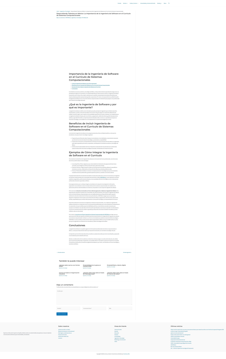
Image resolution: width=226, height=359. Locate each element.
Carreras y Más (127, 354)
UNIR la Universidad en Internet (177, 336)
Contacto (60, 338)
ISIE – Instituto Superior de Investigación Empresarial (182, 348)
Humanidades (117, 336)
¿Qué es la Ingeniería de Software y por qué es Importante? (84, 83)
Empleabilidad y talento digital (116, 265)
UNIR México (68, 17)
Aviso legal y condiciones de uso (65, 333)
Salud (115, 341)
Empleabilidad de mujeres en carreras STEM (92, 265)
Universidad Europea (175, 338)
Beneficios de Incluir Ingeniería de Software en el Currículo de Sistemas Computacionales (91, 85)
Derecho (116, 331)
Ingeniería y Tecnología (76, 17)
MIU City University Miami (176, 346)
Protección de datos (62, 334)
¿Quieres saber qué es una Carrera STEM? (69, 265)
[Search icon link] (169, 3)
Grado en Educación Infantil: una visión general (180, 334)
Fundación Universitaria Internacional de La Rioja (181, 341)
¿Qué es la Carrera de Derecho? (177, 333)
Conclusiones (75, 88)
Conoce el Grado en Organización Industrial (69, 273)
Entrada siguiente (127, 252)
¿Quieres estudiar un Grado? (64, 329)
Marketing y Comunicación (120, 339)
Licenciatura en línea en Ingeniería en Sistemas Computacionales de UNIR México (92, 214)
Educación (116, 333)
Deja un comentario (60, 17)
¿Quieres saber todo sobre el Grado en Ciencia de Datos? (117, 273)
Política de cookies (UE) (63, 336)
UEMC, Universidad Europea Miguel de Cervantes (181, 343)
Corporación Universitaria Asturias (178, 339)
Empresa (116, 334)
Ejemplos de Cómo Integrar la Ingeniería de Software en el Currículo (86, 87)
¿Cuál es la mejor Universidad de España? (179, 331)
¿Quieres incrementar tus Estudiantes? (66, 331)
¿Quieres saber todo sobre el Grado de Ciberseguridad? (93, 273)
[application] (127, 3)
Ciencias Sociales (118, 329)
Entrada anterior (61, 252)
